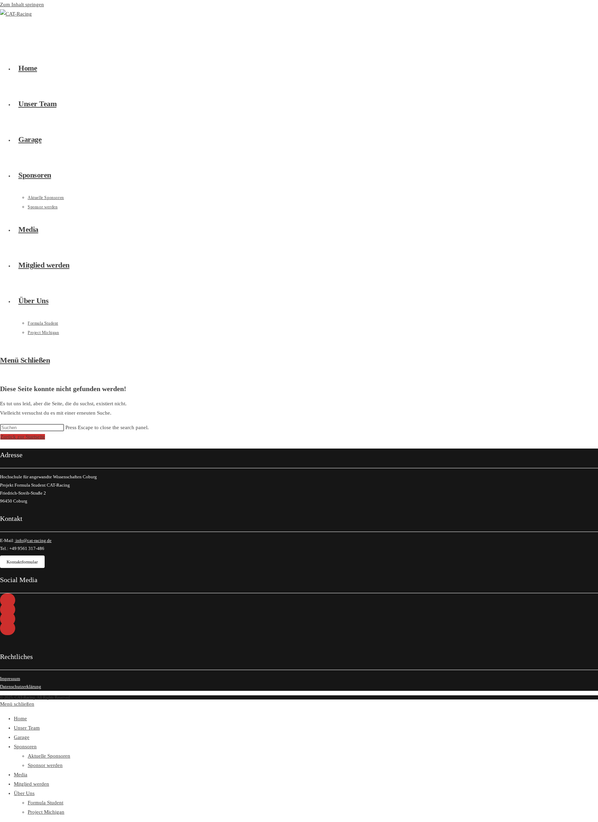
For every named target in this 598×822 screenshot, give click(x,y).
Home (20, 718)
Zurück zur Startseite (22, 437)
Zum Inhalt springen (22, 4)
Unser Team (27, 728)
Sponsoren (25, 746)
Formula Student (45, 802)
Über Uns (24, 793)
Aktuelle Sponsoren (49, 756)
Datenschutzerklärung (20, 686)
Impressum (10, 678)
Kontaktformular (22, 561)
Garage (21, 737)
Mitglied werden (31, 784)
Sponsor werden (45, 765)
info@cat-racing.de (33, 540)
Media (20, 774)
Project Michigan (46, 812)
